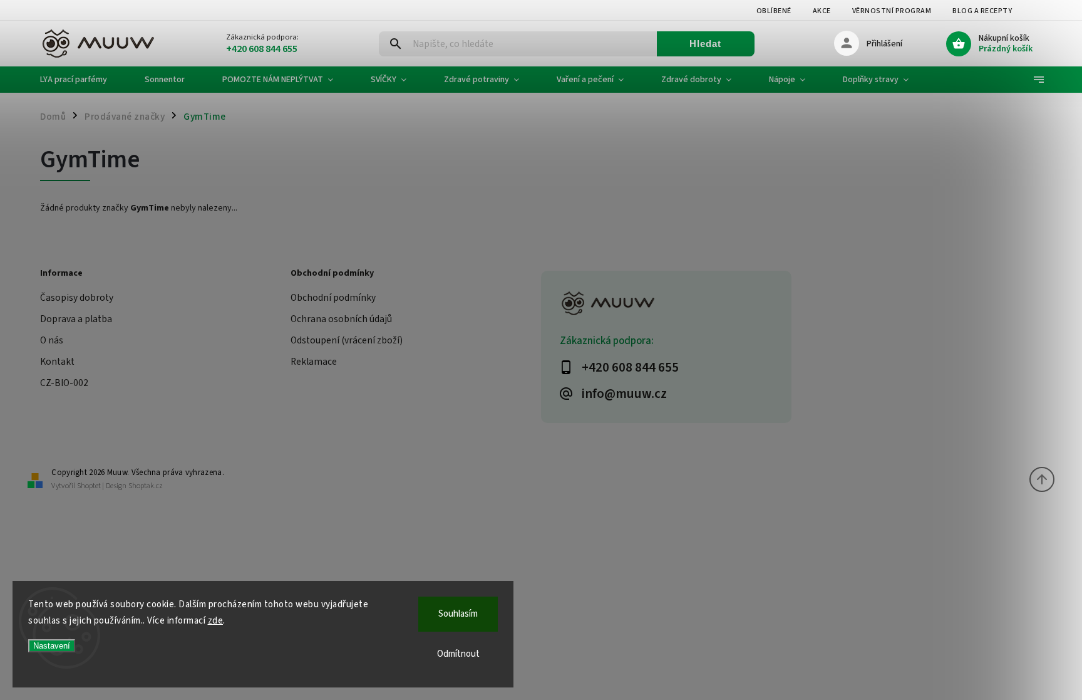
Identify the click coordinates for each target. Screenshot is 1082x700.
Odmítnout (458, 654)
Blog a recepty (982, 11)
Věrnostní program (892, 11)
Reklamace (314, 361)
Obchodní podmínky (333, 298)
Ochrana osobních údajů (341, 319)
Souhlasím (458, 613)
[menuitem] (83, 79)
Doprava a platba (76, 319)
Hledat (705, 43)
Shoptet (89, 486)
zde (216, 620)
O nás (51, 340)
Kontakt (57, 361)
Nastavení (51, 645)
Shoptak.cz (145, 486)
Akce (822, 11)
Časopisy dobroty (76, 298)
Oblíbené (773, 11)
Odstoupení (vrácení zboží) (347, 340)
